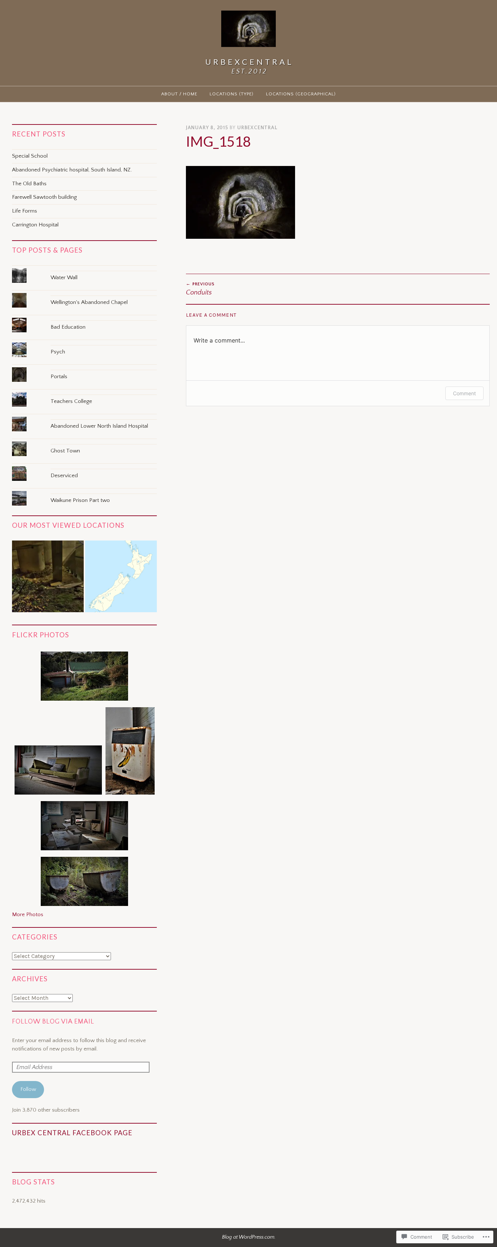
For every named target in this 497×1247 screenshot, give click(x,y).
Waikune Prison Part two (80, 500)
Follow (28, 1089)
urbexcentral (257, 128)
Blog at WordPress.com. (248, 1237)
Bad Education (68, 327)
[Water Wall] (84, 268)
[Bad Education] (84, 317)
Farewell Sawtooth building (44, 197)
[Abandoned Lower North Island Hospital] (84, 416)
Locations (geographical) (301, 93)
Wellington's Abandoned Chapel (89, 302)
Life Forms (24, 211)
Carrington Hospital (35, 225)
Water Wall (64, 277)
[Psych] (84, 342)
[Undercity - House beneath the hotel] (48, 578)
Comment (464, 393)
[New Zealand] (121, 578)
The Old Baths (29, 184)
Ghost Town (65, 451)
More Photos (27, 914)
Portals (59, 376)
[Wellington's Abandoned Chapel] (84, 293)
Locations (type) (232, 93)
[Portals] (84, 367)
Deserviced (64, 475)
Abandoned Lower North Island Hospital (99, 426)
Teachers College (71, 401)
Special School (30, 156)
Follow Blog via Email (53, 1021)
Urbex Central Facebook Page (72, 1133)
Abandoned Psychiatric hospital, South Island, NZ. (72, 170)
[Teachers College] (84, 392)
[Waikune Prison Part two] (84, 491)
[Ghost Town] (84, 441)
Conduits (200, 289)
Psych (58, 352)
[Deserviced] (84, 466)
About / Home (179, 93)
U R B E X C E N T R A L (248, 62)
